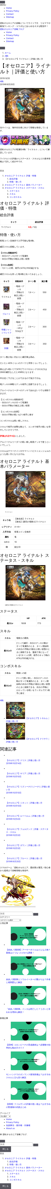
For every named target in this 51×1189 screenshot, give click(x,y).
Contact (10, 14)
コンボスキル (15, 197)
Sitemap (10, 17)
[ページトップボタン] (2, 1141)
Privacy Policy (12, 11)
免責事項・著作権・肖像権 (18, 1125)
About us (10, 1128)
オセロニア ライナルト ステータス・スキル (24, 188)
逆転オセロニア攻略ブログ (12, 29)
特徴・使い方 (15, 182)
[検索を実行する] (35, 914)
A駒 (1, 81)
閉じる (5, 1149)
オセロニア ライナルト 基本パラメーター (23, 185)
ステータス (14, 191)
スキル (12, 194)
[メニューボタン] (2, 48)
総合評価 (13, 179)
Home (9, 8)
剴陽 (6, 348)
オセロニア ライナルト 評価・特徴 (20, 176)
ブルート (6, 314)
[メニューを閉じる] (2, 2)
